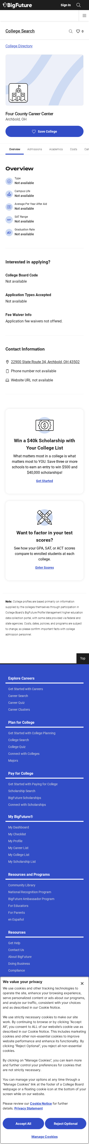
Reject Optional (66, 1123)
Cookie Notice (41, 1103)
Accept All (23, 1123)
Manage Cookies (44, 1137)
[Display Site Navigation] (84, 15)
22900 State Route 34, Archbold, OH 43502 (45, 362)
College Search (20, 31)
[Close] (82, 983)
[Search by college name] (70, 31)
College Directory (19, 46)
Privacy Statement (28, 1108)
